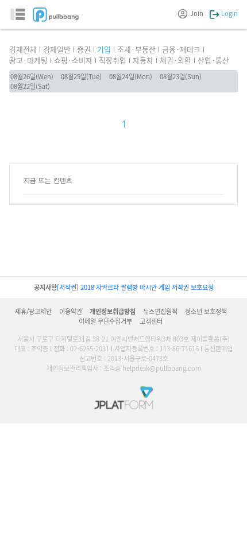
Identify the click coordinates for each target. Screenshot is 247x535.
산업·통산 (213, 60)
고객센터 (151, 320)
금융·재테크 (181, 49)
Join (196, 13)
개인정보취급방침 (113, 311)
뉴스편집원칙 (160, 311)
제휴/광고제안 (33, 311)
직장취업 (112, 60)
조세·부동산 (136, 49)
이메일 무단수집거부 (105, 320)
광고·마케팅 (28, 60)
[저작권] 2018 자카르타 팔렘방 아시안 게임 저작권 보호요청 (135, 287)
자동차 (143, 60)
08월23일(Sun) (181, 76)
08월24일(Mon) (130, 76)
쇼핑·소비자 (73, 60)
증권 (84, 49)
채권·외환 (175, 60)
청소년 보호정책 (206, 311)
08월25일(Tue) (81, 76)
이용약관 (70, 311)
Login (228, 13)
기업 (104, 49)
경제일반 (57, 49)
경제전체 (23, 49)
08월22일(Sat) (30, 86)
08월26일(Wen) (31, 76)
